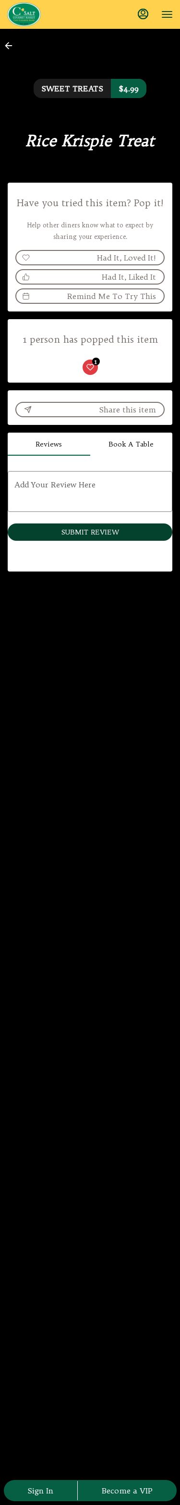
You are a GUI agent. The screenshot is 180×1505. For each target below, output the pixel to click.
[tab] (49, 444)
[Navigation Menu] (167, 14)
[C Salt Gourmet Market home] (50, 14)
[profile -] (143, 14)
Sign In (40, 1490)
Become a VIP (127, 1490)
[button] (11, 46)
